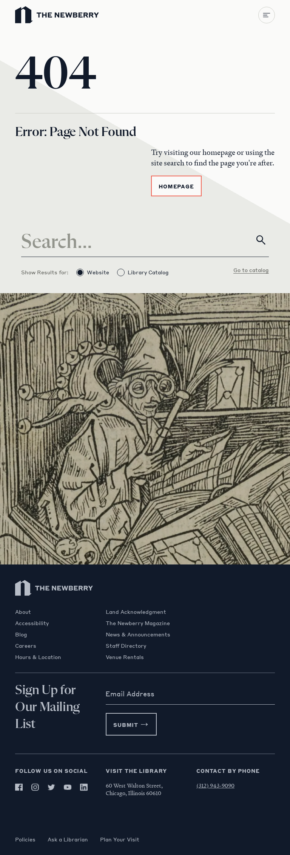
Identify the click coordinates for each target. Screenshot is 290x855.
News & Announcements (138, 634)
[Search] (261, 240)
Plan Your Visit (119, 839)
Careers (25, 645)
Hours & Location (38, 656)
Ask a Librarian (68, 839)
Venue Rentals (125, 656)
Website (98, 272)
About (23, 611)
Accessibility (32, 622)
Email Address (129, 693)
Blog (21, 634)
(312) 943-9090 (215, 785)
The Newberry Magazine (138, 622)
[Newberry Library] (54, 605)
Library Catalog (148, 272)
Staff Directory (126, 645)
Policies (25, 839)
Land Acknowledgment (136, 611)
